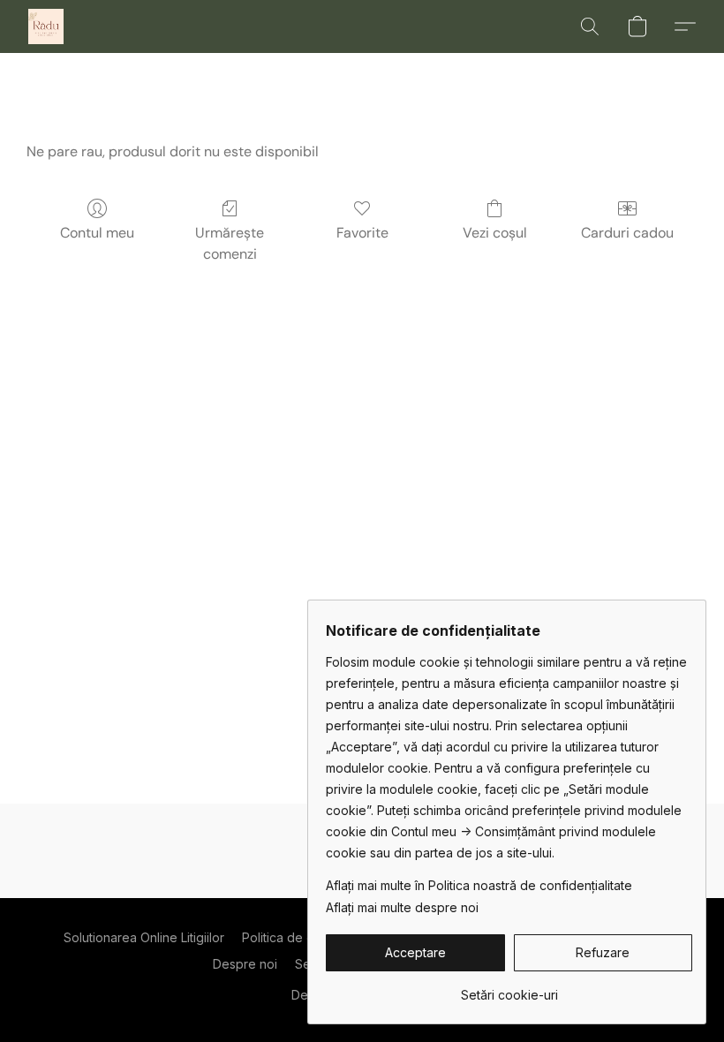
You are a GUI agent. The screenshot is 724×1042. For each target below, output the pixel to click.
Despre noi (245, 963)
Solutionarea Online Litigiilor (144, 937)
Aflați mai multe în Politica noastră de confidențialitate (479, 885)
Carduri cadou (627, 232)
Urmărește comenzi (229, 243)
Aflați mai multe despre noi (402, 907)
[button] (46, 26)
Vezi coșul (495, 232)
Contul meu (97, 232)
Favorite (362, 232)
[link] (509, 988)
